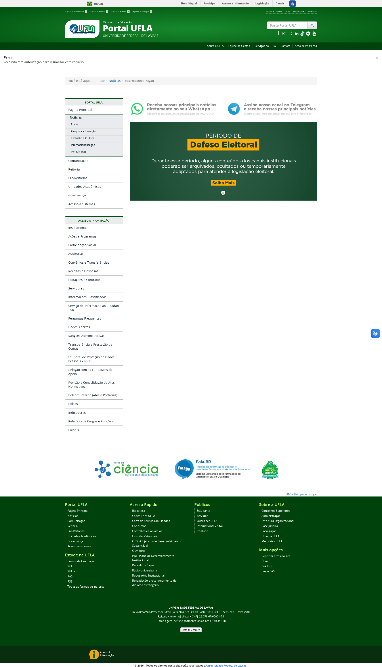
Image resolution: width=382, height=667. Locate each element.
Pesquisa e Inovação (83, 131)
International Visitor (210, 526)
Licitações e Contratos (84, 280)
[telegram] (309, 33)
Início (101, 81)
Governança (77, 195)
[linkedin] (297, 33)
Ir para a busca (120, 11)
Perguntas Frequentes (84, 318)
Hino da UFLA (270, 536)
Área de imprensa (306, 46)
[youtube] (314, 33)
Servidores (76, 288)
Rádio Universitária (144, 570)
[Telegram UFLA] (272, 108)
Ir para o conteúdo (76, 11)
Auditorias (76, 253)
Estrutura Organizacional (278, 521)
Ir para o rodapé (142, 11)
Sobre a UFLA (215, 46)
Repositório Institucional (148, 575)
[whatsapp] (291, 33)
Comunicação (78, 161)
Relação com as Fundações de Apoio (90, 372)
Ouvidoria (138, 551)
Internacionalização (83, 145)
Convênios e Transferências (88, 262)
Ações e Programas (82, 236)
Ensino (75, 124)
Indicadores (77, 412)
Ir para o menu (99, 11)
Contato (285, 46)
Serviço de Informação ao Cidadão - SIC (93, 308)
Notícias (115, 81)
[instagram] (285, 33)
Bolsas (73, 404)
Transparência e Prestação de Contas (90, 346)
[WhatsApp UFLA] (175, 108)
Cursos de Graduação (81, 561)
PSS (69, 581)
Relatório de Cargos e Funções (90, 421)
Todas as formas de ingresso (86, 586)
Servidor (202, 516)
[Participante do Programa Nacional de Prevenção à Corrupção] (270, 470)
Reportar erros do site (276, 556)
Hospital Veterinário (145, 536)
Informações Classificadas (87, 297)
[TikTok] (303, 33)
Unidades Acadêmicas (84, 186)
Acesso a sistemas (81, 204)
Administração (271, 516)
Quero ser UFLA (207, 521)
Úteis (265, 561)
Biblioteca (138, 511)
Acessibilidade (274, 11)
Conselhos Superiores (276, 511)
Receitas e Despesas (83, 271)
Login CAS (268, 571)
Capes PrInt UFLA (143, 516)
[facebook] (278, 33)
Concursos (139, 526)
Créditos (267, 566)
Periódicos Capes (143, 565)
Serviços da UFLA (265, 46)
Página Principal (80, 109)
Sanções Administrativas (86, 336)
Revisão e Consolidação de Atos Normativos (91, 384)
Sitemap (312, 11)
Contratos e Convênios (147, 531)
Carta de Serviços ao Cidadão (151, 521)
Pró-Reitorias (77, 178)
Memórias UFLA (272, 541)
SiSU (70, 566)
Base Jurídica (270, 526)
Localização (269, 531)
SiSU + (71, 571)
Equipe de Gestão (239, 46)
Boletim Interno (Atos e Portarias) (92, 395)
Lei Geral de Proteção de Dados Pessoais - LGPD (91, 359)
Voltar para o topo (303, 494)
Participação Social (82, 245)
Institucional (78, 152)
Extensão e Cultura (82, 138)
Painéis (73, 430)
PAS (70, 576)
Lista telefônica (191, 630)
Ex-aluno (202, 531)
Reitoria (74, 169)
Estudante (203, 511)
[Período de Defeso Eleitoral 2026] (223, 161)
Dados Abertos (79, 327)
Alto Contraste (295, 11)
